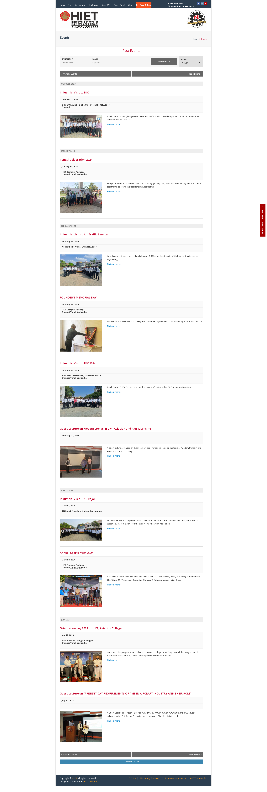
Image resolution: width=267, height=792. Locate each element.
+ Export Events (131, 761)
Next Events (195, 74)
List (186, 62)
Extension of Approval (175, 778)
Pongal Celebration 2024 (76, 159)
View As (184, 59)
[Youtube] (205, 3)
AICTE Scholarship (198, 778)
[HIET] (79, 19)
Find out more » (114, 124)
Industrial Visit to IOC (74, 92)
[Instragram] (202, 3)
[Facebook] (198, 3)
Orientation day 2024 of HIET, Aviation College (91, 628)
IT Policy (132, 778)
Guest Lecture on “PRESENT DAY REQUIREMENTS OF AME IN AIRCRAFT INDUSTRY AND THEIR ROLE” (125, 693)
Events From (67, 59)
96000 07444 (182, 5)
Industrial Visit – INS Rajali (78, 499)
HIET (74, 778)
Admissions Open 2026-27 (262, 220)
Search (95, 59)
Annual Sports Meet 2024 (76, 553)
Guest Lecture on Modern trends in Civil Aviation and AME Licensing (105, 428)
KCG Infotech (90, 781)
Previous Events (69, 74)
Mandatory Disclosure (150, 778)
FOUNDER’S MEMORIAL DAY (78, 297)
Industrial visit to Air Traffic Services (84, 234)
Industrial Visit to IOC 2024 (78, 363)
